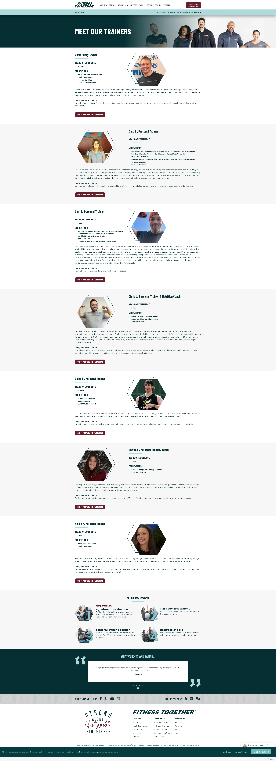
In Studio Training (161, 726)
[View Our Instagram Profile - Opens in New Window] (118, 699)
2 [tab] (136, 685)
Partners (178, 726)
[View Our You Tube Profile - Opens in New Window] (112, 699)
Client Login (159, 736)
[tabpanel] (138, 671)
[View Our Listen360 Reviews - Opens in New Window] (198, 699)
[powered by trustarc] (270, 759)
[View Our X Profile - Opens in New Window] (106, 699)
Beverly (80, 12)
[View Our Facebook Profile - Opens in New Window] (100, 699)
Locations (137, 733)
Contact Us (137, 729)
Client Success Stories (163, 733)
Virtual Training (160, 729)
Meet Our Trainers (140, 726)
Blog (177, 723)
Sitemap (178, 733)
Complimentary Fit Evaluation (193, 5)
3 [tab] (140, 685)
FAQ (176, 729)
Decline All (227, 752)
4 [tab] (143, 685)
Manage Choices (241, 752)
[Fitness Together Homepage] (84, 5)
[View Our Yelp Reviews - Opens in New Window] (185, 699)
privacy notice (54, 752)
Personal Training (161, 723)
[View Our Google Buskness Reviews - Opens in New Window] (191, 699)
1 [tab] (133, 685)
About (135, 723)
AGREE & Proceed (261, 752)
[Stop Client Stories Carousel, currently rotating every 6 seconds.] (138, 688)
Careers (136, 736)
